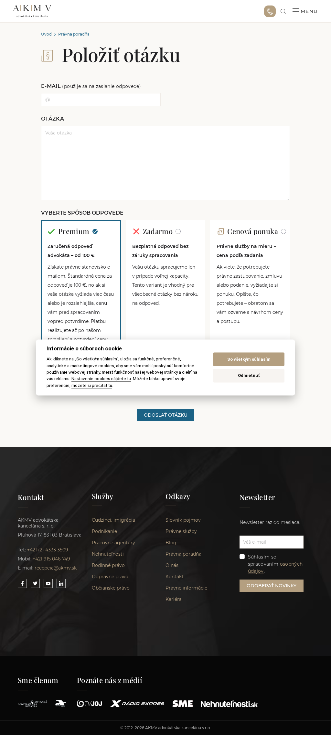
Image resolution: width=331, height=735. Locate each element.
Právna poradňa (74, 34)
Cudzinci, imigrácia (113, 520)
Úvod (46, 34)
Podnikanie (104, 531)
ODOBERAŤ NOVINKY (271, 586)
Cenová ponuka (253, 231)
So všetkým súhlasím (249, 359)
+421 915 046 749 (270, 11)
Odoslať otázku (165, 415)
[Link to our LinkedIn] (61, 583)
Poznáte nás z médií (110, 680)
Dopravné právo (110, 577)
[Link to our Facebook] (22, 583)
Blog (171, 543)
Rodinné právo (108, 565)
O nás (172, 565)
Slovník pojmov (183, 520)
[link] (283, 11)
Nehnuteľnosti (108, 554)
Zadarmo (159, 231)
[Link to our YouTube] (48, 583)
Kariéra (174, 599)
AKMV (32, 11)
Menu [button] (309, 11)
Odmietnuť (249, 375)
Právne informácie (186, 588)
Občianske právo (111, 588)
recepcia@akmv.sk (56, 568)
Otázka (52, 119)
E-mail (91, 86)
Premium (74, 231)
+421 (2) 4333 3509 (47, 550)
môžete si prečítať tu (91, 385)
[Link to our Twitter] (35, 583)
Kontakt (175, 577)
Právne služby (181, 531)
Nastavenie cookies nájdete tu (101, 378)
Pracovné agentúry (113, 543)
